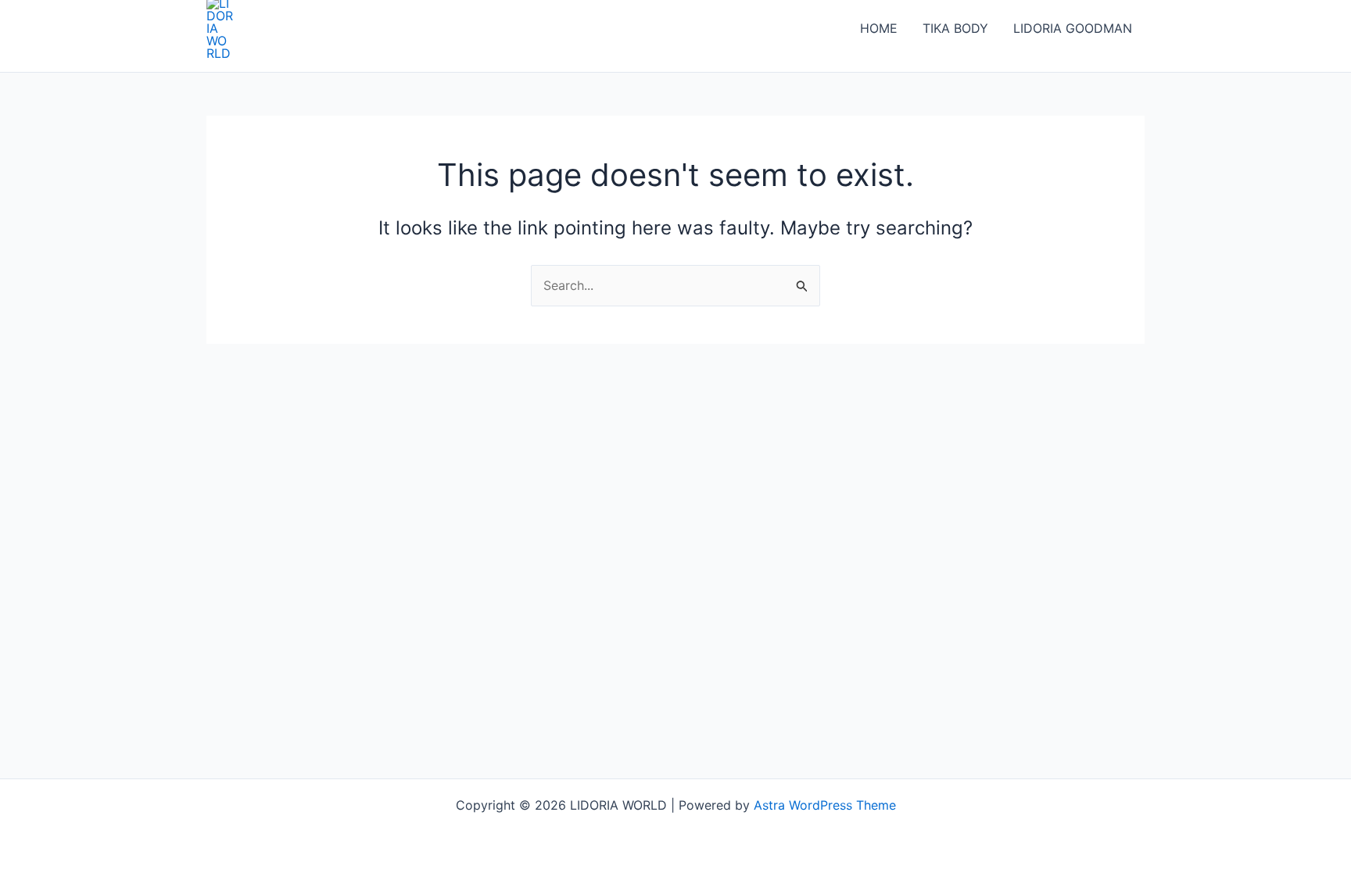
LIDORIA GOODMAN (1072, 28)
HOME (879, 28)
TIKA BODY (955, 28)
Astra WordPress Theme (825, 805)
